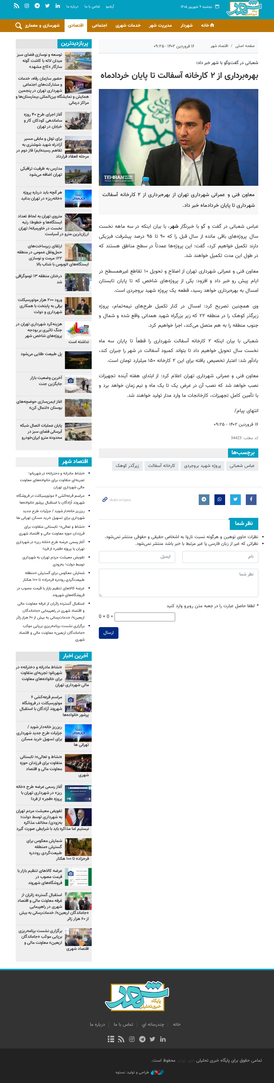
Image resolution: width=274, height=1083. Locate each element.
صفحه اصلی (245, 46)
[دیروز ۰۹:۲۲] (78, 61)
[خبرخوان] (121, 1040)
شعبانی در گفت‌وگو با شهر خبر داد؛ (227, 63)
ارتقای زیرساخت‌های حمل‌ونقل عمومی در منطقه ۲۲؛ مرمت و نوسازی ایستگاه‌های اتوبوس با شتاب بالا (53, 255)
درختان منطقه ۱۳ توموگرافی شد (39, 279)
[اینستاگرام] (131, 1040)
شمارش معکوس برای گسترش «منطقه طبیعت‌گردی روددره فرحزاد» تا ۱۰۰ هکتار (57, 850)
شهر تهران (186, 1060)
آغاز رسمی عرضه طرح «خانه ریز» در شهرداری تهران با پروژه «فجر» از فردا (39, 793)
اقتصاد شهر (219, 46)
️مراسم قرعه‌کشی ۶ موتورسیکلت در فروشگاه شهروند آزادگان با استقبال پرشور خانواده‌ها (54, 706)
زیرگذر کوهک (127, 465)
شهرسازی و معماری (42, 25)
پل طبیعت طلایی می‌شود (41, 354)
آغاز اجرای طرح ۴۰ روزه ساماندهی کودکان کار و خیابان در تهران (43, 120)
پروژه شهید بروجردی (202, 465)
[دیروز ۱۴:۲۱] (78, 85)
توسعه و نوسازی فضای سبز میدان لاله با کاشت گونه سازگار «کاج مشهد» (39, 61)
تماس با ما (92, 6)
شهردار (187, 25)
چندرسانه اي (153, 1024)
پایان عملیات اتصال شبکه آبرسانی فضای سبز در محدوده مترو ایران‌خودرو (41, 431)
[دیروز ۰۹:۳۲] (78, 175)
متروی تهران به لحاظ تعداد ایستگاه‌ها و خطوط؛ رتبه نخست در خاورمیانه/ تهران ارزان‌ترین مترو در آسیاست (53, 225)
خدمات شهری (128, 25)
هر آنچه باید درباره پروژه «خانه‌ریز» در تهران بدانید (41, 195)
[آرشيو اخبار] (110, 1040)
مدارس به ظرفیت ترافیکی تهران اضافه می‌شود (41, 171)
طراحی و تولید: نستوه (132, 1073)
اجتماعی (99, 25)
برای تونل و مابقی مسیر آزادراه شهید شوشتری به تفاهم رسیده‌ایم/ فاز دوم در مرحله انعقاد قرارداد (52, 148)
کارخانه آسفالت (161, 465)
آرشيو (110, 6)
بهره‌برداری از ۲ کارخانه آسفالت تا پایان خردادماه (179, 76)
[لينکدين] (162, 1040)
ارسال (108, 632)
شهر (244, 14)
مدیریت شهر (160, 25)
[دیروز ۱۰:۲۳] (78, 408)
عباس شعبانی (242, 465)
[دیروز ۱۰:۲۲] (78, 252)
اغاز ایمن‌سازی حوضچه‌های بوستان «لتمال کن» (39, 405)
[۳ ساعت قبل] (78, 198)
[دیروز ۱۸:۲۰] (78, 282)
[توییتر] (152, 1040)
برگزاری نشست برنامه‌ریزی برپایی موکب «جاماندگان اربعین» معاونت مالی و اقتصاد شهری (52, 633)
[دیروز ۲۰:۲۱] (78, 121)
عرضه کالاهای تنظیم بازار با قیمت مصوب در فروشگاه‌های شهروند (39, 877)
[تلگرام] (142, 1040)
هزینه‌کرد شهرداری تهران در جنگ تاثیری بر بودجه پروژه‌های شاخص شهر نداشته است (52, 333)
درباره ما (72, 6)
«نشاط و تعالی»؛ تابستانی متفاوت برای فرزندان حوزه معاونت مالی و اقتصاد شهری (54, 766)
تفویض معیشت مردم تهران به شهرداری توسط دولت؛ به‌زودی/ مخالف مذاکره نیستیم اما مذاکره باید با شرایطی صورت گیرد (52, 820)
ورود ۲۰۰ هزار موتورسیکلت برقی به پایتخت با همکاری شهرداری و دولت (40, 306)
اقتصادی (75, 25)
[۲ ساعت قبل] (78, 145)
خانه (205, 25)
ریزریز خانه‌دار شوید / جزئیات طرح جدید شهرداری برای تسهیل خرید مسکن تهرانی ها (52, 736)
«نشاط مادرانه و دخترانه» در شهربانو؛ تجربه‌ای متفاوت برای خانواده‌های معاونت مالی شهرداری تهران (52, 480)
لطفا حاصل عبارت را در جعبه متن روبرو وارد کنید (212, 606)
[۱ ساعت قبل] (78, 222)
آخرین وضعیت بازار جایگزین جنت (46, 381)
